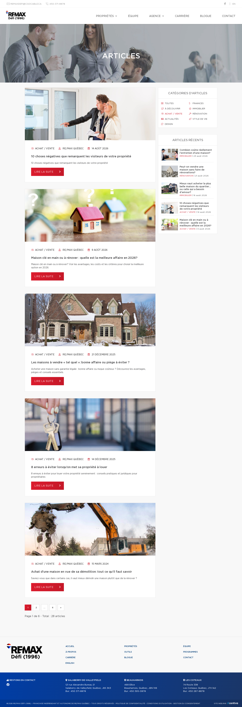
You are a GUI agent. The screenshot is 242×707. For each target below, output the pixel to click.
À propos (71, 652)
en (233, 4)
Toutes (169, 103)
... (44, 608)
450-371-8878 (57, 4)
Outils (128, 652)
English (70, 663)
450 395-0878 (137, 691)
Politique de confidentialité (130, 703)
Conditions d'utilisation (159, 703)
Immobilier (198, 109)
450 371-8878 (78, 691)
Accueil (70, 646)
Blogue (205, 16)
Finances (198, 103)
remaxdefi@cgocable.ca (26, 4)
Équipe (133, 16)
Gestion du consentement (186, 703)
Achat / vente (44, 148)
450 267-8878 (196, 691)
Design (168, 124)
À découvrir (172, 109)
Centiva (233, 703)
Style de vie (199, 119)
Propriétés (105, 16)
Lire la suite (44, 172)
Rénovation (199, 114)
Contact (228, 16)
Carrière (182, 16)
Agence (155, 16)
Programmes (190, 652)
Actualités (171, 119)
